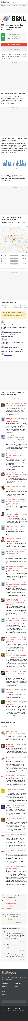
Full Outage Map (14, 49)
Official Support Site (9, 908)
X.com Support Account (11, 903)
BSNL (14, 5)
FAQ (3, 989)
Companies (8, 5)
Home (2, 5)
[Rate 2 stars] (11, 919)
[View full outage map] (14, 239)
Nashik (16, 224)
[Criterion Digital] (14, 1008)
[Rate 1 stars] (8, 919)
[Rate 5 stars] (19, 919)
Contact (4, 994)
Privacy (3, 991)
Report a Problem (15, 44)
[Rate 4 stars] (16, 919)
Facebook (17, 989)
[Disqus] (14, 338)
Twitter (16, 986)
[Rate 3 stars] (14, 919)
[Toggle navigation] (26, 2)
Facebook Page (9, 906)
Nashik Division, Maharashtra (17, 657)
